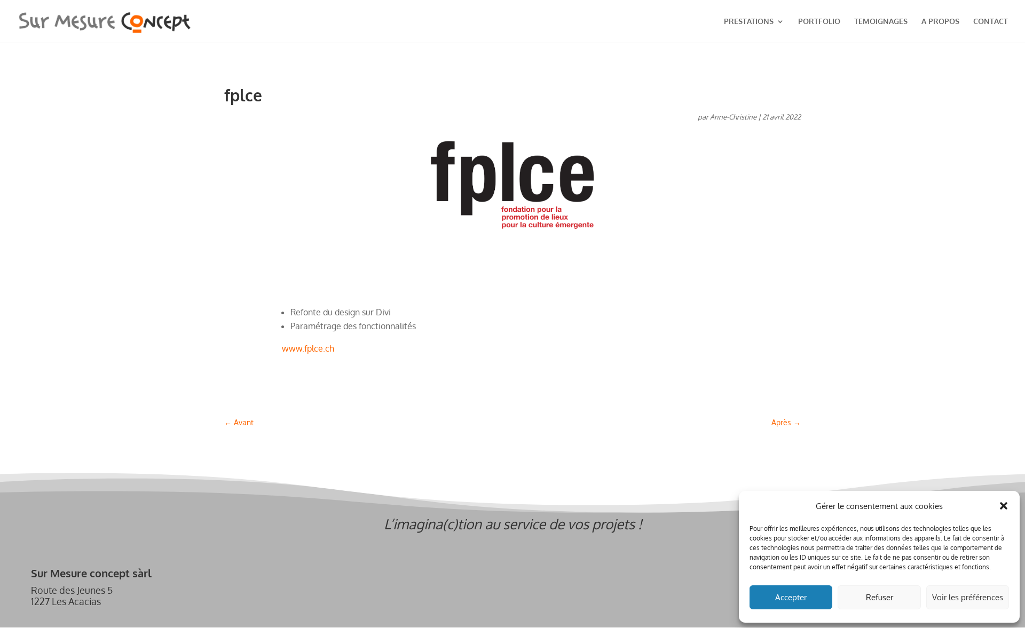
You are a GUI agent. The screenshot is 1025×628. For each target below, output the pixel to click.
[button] (1003, 505)
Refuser (879, 597)
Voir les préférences (967, 597)
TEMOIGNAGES (881, 22)
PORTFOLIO (819, 22)
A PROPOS (940, 22)
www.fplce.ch (308, 348)
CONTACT (990, 22)
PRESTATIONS (749, 22)
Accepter (791, 597)
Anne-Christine (733, 117)
